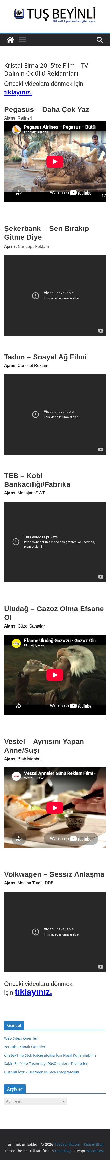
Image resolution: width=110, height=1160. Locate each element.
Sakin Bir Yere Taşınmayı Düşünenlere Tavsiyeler (46, 1063)
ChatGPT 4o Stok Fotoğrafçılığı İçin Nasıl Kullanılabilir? (50, 1055)
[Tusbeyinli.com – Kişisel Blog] (10, 40)
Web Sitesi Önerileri (21, 1038)
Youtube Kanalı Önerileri (25, 1046)
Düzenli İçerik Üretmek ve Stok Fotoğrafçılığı (41, 1072)
